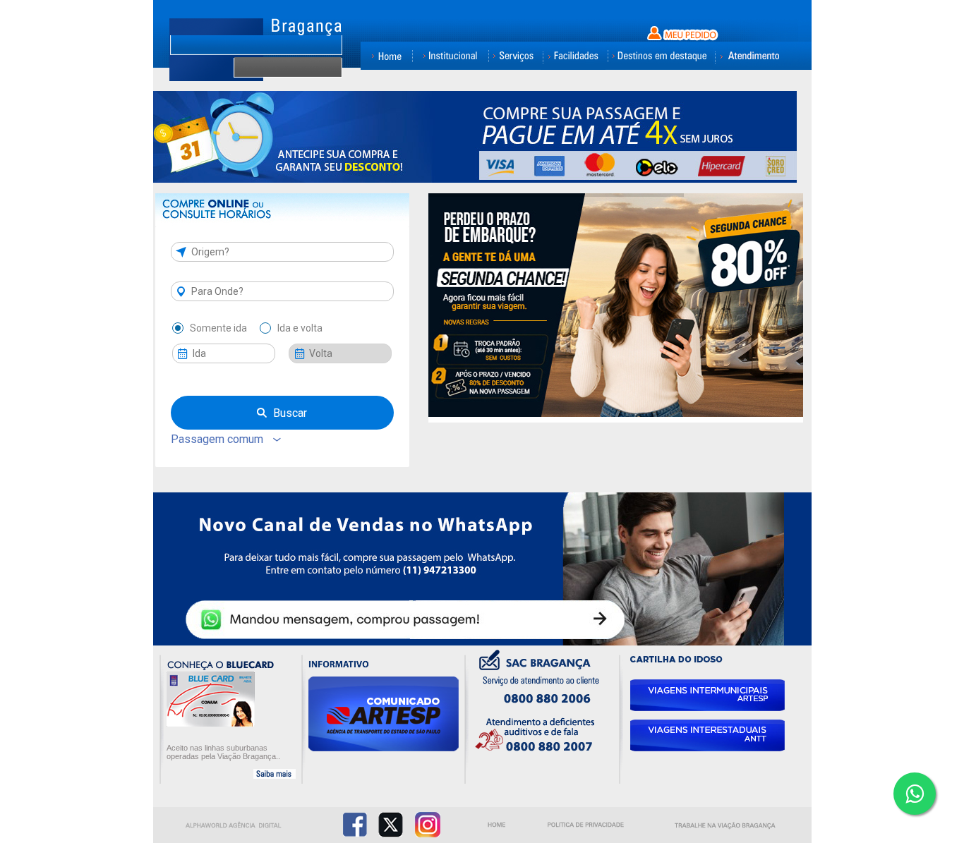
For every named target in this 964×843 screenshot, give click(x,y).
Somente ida (218, 328)
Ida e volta (300, 328)
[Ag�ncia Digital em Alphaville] (234, 827)
